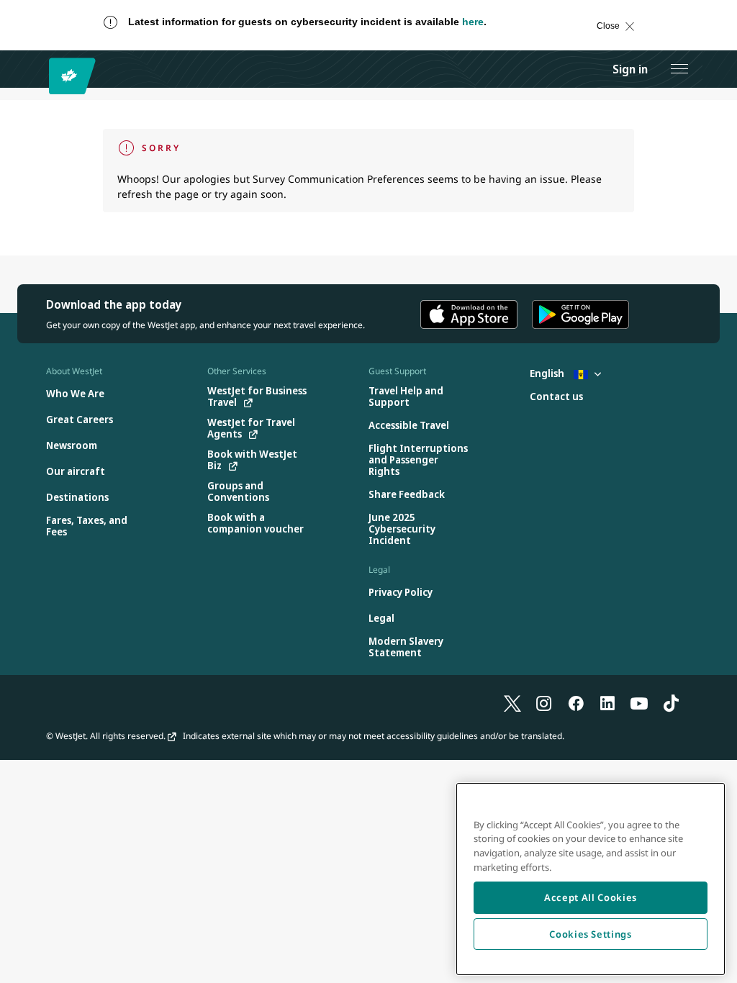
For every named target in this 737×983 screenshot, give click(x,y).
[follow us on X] (512, 702)
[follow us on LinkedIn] (607, 702)
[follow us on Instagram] (544, 702)
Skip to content (24, 40)
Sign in (630, 69)
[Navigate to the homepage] (74, 76)
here (473, 21)
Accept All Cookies (590, 897)
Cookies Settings (590, 934)
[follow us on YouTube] (639, 702)
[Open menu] (679, 69)
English (548, 373)
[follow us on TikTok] (670, 702)
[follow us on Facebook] (575, 702)
